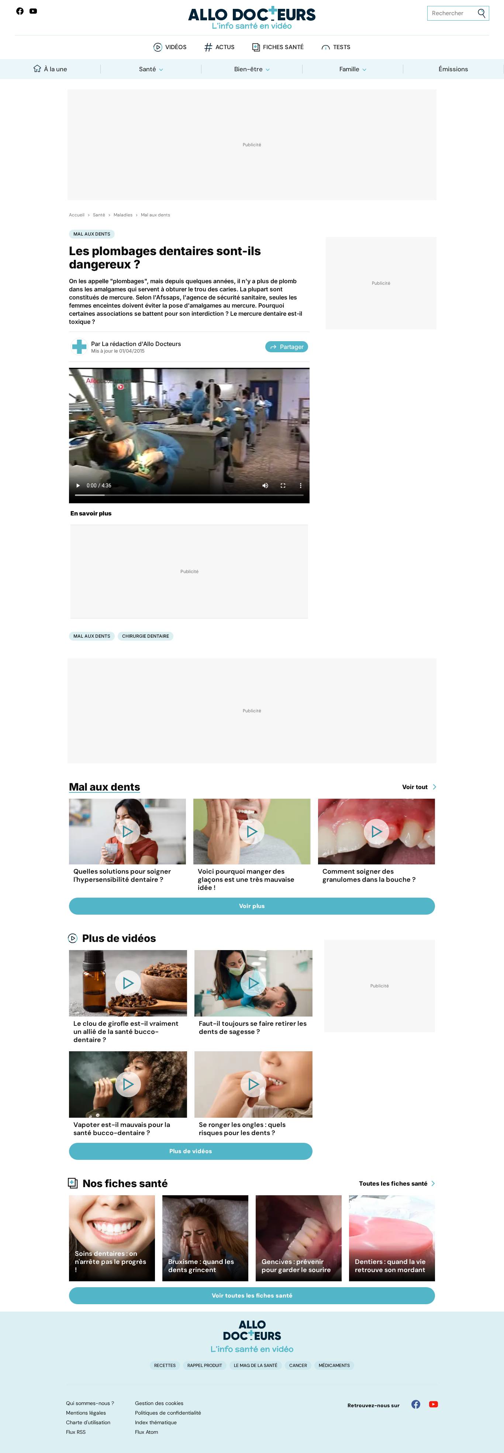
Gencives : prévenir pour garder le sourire (296, 1266)
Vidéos (176, 47)
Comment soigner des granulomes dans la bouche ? (369, 875)
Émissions (453, 69)
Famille (349, 69)
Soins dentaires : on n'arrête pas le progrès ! (110, 1262)
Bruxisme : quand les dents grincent (201, 1266)
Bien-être (248, 69)
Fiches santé (283, 47)
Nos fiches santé (125, 1183)
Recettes (165, 1365)
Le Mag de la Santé (255, 1365)
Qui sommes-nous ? (90, 1403)
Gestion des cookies (159, 1403)
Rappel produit (204, 1365)
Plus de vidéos (119, 938)
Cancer (298, 1365)
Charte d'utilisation (88, 1422)
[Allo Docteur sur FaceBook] (20, 11)
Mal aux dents (155, 215)
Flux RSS (76, 1432)
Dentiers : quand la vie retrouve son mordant (390, 1266)
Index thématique (156, 1422)
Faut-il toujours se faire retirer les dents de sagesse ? (253, 1027)
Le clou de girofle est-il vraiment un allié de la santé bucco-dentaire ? (126, 1031)
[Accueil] (252, 1336)
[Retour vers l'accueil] (252, 17)
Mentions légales (86, 1412)
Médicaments (334, 1365)
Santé (147, 69)
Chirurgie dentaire (145, 636)
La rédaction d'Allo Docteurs (141, 343)
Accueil (76, 215)
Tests (342, 47)
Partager (292, 346)
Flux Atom (146, 1432)
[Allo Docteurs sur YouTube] (33, 11)
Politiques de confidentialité (168, 1412)
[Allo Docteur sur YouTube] (433, 1404)
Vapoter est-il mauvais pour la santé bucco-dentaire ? (121, 1128)
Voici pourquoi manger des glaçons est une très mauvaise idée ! (246, 879)
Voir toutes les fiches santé (252, 1295)
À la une (55, 69)
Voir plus (252, 906)
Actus (225, 47)
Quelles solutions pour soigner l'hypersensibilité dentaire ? (122, 875)
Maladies (123, 215)
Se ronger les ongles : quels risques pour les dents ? (242, 1128)
